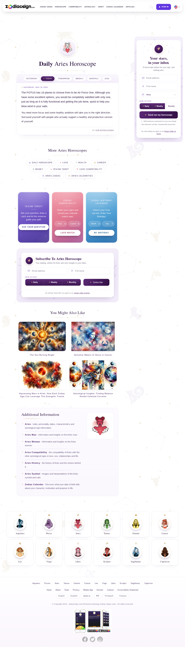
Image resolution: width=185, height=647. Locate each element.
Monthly (94, 79)
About (58, 590)
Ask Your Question (33, 227)
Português (109, 596)
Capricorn (148, 583)
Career (101, 163)
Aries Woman (32, 442)
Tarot (101, 7)
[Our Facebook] (85, 639)
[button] (151, 7)
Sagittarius (135, 583)
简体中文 (86, 596)
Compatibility (75, 7)
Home (49, 590)
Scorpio (123, 583)
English (61, 596)
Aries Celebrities (82, 176)
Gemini (77, 583)
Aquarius (36, 583)
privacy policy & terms (82, 293)
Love (65, 163)
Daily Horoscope (42, 163)
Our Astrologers (105, 130)
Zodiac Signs (46, 7)
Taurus (67, 583)
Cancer (87, 583)
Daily (35, 282)
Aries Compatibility (36, 452)
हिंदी (97, 596)
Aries (28, 424)
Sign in (165, 7)
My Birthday (101, 233)
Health (82, 163)
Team (66, 590)
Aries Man (30, 435)
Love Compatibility (90, 169)
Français (123, 596)
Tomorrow (64, 79)
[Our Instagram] (100, 639)
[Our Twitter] (92, 639)
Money (39, 169)
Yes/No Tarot (61, 169)
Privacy (76, 590)
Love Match (68, 233)
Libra (113, 583)
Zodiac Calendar (114, 7)
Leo (96, 583)
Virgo (104, 583)
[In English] (176, 7)
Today (49, 79)
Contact (110, 590)
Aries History (32, 463)
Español (74, 596)
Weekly (80, 79)
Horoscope (60, 7)
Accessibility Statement (128, 590)
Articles (130, 7)
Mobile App (88, 590)
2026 (107, 79)
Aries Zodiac (53, 176)
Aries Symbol (32, 474)
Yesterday (32, 79)
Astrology (89, 7)
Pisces (47, 583)
